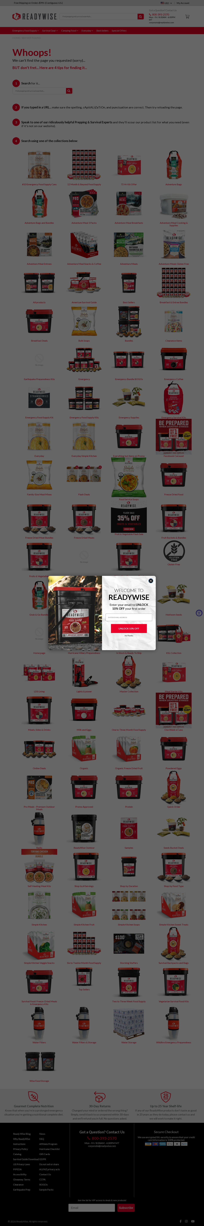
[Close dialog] (151, 581)
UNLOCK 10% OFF (129, 628)
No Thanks (129, 635)
